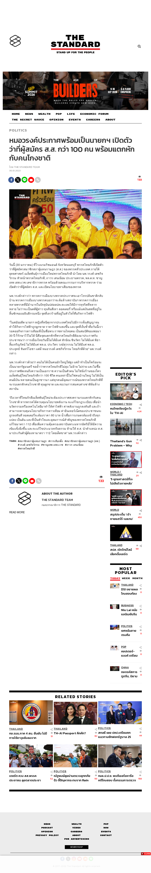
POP (59, 114)
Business (127, 605)
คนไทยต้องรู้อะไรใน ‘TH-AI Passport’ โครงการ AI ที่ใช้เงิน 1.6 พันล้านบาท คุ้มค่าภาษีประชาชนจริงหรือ (121, 410)
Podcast (47, 828)
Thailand (116, 474)
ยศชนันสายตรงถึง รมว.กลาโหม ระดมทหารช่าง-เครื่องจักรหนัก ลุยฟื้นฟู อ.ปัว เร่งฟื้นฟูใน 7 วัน (129, 633)
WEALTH (44, 114)
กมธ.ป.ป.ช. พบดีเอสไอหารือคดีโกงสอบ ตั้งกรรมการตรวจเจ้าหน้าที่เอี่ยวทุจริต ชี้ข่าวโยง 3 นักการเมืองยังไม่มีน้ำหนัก (117, 778)
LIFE (71, 114)
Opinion (47, 832)
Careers (76, 832)
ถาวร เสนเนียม (74, 444)
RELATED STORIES (75, 696)
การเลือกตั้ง (56, 441)
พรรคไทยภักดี (27, 448)
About (76, 835)
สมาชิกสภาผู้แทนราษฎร (33, 441)
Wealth (77, 824)
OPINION (56, 119)
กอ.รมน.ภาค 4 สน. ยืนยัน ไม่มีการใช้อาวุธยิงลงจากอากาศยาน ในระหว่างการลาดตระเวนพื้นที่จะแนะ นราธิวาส (28, 735)
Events (106, 832)
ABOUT (110, 119)
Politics (18, 130)
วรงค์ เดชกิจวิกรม (29, 444)
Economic (116, 404)
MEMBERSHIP (76, 847)
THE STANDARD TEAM (27, 167)
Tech (129, 404)
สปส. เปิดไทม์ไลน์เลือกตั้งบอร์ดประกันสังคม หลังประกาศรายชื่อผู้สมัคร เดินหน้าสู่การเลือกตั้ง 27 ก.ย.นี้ (121, 552)
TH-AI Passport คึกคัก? (70, 733)
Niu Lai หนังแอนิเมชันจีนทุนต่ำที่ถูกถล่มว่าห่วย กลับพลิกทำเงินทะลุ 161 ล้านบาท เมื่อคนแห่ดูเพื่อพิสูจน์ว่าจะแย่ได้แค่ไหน (129, 612)
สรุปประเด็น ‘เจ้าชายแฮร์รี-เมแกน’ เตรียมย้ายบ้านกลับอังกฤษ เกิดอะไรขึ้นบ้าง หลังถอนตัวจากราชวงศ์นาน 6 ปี (121, 516)
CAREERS (93, 119)
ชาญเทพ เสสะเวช (53, 444)
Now (105, 828)
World (114, 472)
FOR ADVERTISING (76, 839)
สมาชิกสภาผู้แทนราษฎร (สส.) (83, 441)
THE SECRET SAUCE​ (28, 119)
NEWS (29, 114)
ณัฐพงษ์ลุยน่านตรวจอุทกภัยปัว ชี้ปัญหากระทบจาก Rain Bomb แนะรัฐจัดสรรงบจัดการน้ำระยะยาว (72, 778)
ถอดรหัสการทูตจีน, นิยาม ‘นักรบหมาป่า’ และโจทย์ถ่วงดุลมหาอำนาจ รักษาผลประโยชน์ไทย (130, 674)
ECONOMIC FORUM (94, 114)
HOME (16, 114)
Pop (105, 824)
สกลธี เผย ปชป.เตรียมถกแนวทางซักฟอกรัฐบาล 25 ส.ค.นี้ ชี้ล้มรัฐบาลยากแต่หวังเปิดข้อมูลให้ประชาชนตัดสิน (116, 735)
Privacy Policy (47, 835)
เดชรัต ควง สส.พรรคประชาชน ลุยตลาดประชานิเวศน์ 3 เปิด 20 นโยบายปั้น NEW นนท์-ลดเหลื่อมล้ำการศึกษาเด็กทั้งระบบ (27, 778)
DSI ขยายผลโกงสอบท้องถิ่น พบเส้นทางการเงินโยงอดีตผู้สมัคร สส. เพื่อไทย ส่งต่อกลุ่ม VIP (129, 591)
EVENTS (75, 119)
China (125, 667)
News (47, 824)
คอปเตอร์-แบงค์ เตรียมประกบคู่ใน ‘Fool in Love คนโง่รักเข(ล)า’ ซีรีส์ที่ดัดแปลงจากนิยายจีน (130, 653)
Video (76, 828)
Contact (106, 835)
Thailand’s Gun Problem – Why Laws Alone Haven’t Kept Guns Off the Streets (121, 443)
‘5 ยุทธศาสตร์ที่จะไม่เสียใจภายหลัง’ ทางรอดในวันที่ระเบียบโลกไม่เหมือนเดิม (121, 481)
